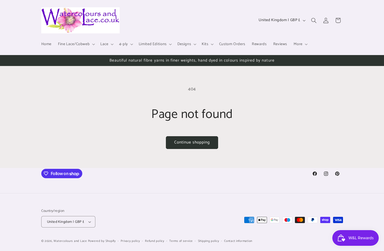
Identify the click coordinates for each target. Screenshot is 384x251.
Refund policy (154, 240)
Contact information (238, 240)
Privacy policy (130, 240)
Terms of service (181, 240)
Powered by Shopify (102, 240)
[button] (76, 44)
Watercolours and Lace (70, 240)
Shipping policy (208, 240)
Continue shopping (192, 142)
